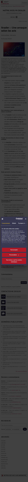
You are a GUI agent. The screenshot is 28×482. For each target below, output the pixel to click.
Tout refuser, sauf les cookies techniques (14, 260)
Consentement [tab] (6, 223)
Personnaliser (13, 254)
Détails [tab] (14, 223)
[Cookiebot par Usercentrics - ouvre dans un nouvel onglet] (17, 219)
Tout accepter (14, 249)
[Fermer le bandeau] (25, 218)
